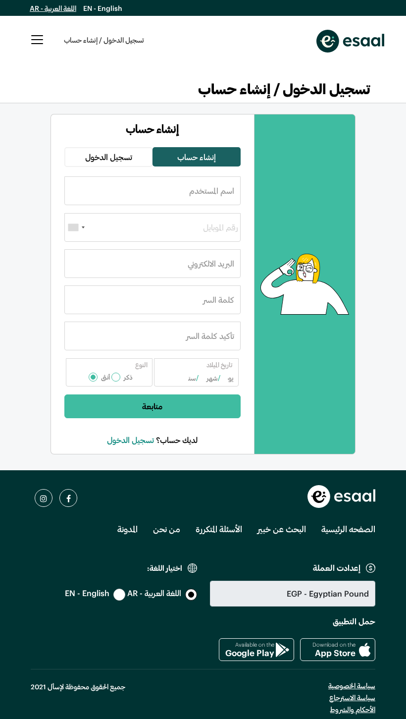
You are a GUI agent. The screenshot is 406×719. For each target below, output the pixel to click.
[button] (37, 45)
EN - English (102, 8)
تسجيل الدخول (108, 157)
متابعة (152, 406)
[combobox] (76, 227)
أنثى (105, 377)
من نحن (166, 529)
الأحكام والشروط (352, 709)
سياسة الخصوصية (351, 685)
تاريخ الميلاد (219, 365)
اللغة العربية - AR (53, 8)
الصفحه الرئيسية (348, 529)
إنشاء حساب (196, 157)
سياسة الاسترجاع (352, 697)
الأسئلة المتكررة (219, 529)
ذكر (128, 377)
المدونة (127, 529)
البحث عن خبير (281, 529)
